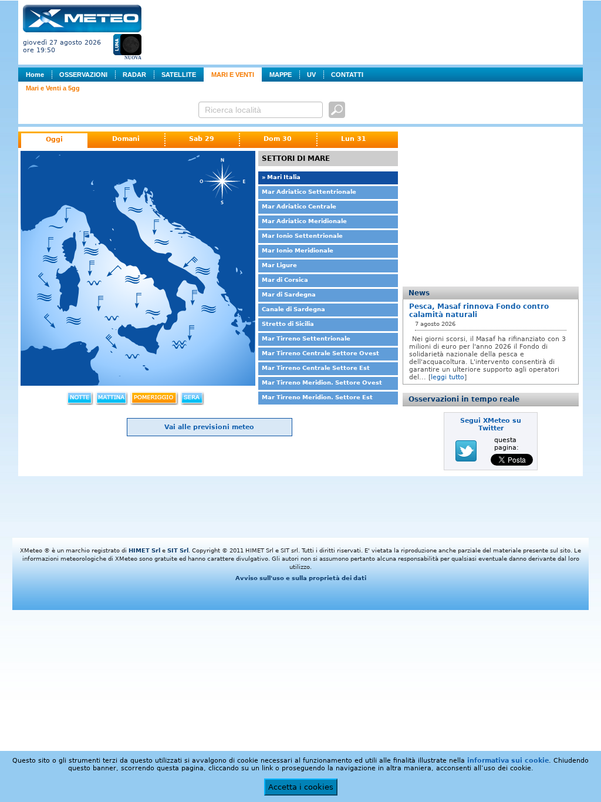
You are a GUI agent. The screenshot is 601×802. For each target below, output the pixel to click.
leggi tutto (447, 377)
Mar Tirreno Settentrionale (306, 338)
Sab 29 (201, 139)
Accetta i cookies (300, 787)
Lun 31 (353, 139)
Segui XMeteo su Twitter (490, 424)
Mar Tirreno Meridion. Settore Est (317, 397)
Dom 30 (278, 139)
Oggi (54, 139)
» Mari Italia (281, 177)
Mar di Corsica (285, 280)
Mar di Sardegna (289, 294)
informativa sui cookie (508, 760)
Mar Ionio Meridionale (297, 250)
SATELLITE (178, 74)
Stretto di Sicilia (288, 324)
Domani (126, 139)
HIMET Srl (144, 550)
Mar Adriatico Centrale (299, 206)
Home (35, 74)
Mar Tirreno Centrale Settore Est (316, 368)
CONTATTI (347, 74)
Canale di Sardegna (293, 309)
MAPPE (280, 74)
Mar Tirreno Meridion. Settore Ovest (322, 382)
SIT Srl (177, 550)
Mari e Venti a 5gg (53, 88)
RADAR (134, 74)
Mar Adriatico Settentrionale (309, 191)
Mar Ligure (279, 265)
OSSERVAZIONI (83, 74)
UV (311, 74)
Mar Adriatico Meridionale (304, 221)
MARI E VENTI (232, 74)
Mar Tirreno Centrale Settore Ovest (320, 353)
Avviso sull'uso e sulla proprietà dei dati (300, 578)
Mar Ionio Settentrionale (302, 235)
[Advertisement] (364, 31)
